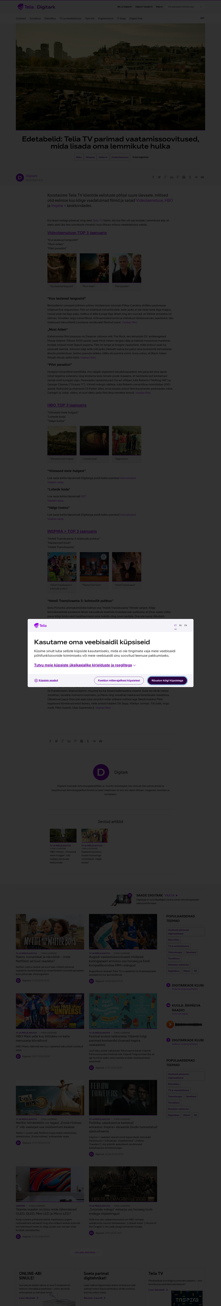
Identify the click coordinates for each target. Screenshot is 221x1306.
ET (175, 625)
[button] (85, 665)
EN (185, 625)
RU (180, 625)
